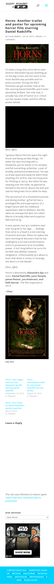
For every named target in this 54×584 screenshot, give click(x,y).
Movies (39, 36)
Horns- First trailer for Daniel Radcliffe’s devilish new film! (15, 405)
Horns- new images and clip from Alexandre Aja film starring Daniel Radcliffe (14, 385)
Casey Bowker (14, 36)
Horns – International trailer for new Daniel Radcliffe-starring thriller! (36, 385)
